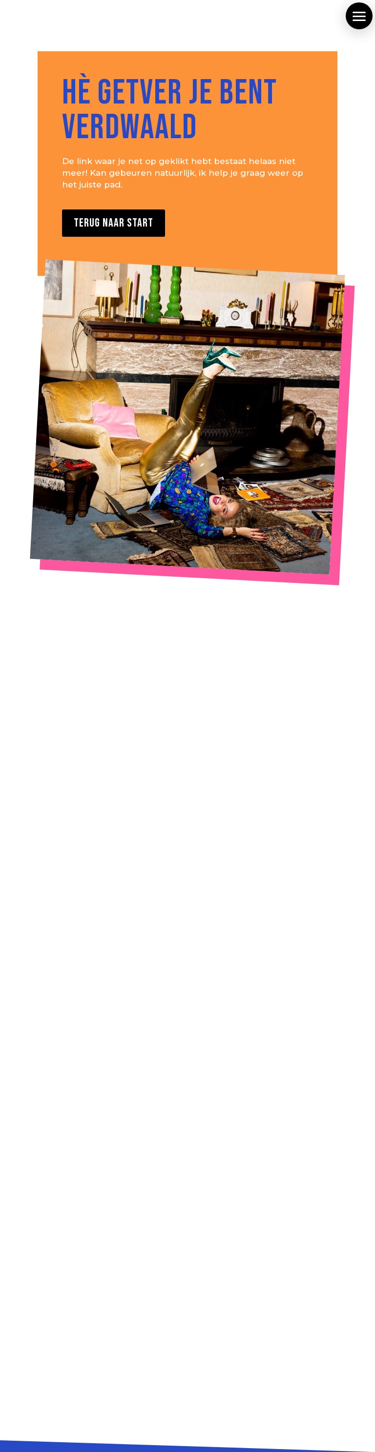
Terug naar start (113, 223)
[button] (359, 15)
